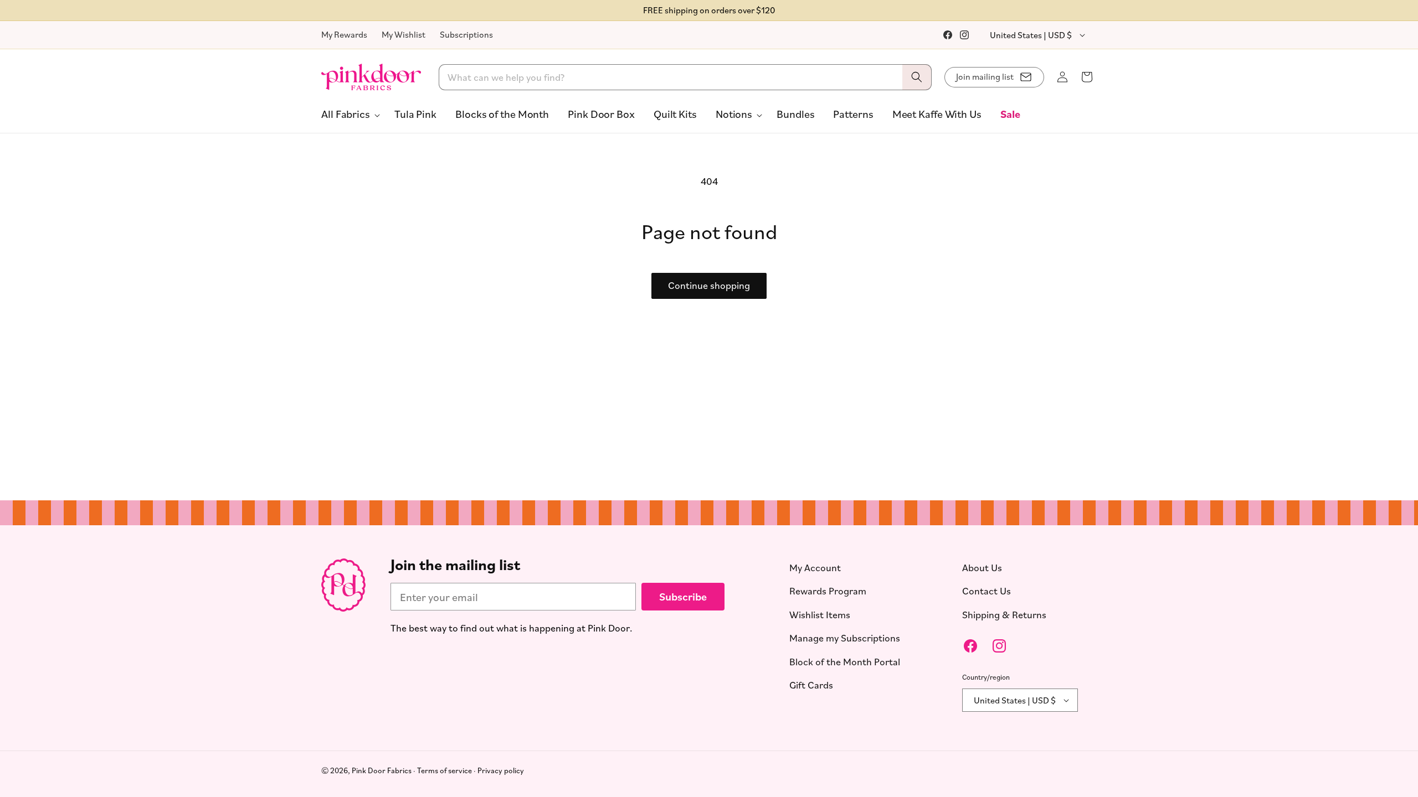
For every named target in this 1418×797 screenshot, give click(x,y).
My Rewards (344, 34)
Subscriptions (466, 34)
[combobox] (685, 77)
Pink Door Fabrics (382, 770)
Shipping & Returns (1004, 614)
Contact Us (986, 590)
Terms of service (444, 770)
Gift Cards (811, 685)
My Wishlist (403, 34)
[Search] (916, 77)
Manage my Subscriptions (844, 638)
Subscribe (683, 596)
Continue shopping (709, 285)
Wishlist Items (819, 614)
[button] (348, 114)
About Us (982, 567)
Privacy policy (500, 770)
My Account (815, 567)
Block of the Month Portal (844, 661)
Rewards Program (827, 590)
